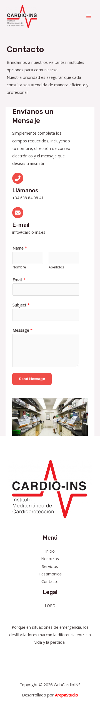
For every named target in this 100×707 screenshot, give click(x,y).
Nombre (19, 267)
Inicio (50, 551)
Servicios (50, 566)
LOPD (50, 605)
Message (22, 330)
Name (19, 248)
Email (19, 279)
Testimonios (50, 574)
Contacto (50, 581)
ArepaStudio (66, 695)
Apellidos (56, 267)
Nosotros (50, 558)
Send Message (32, 379)
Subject (21, 305)
